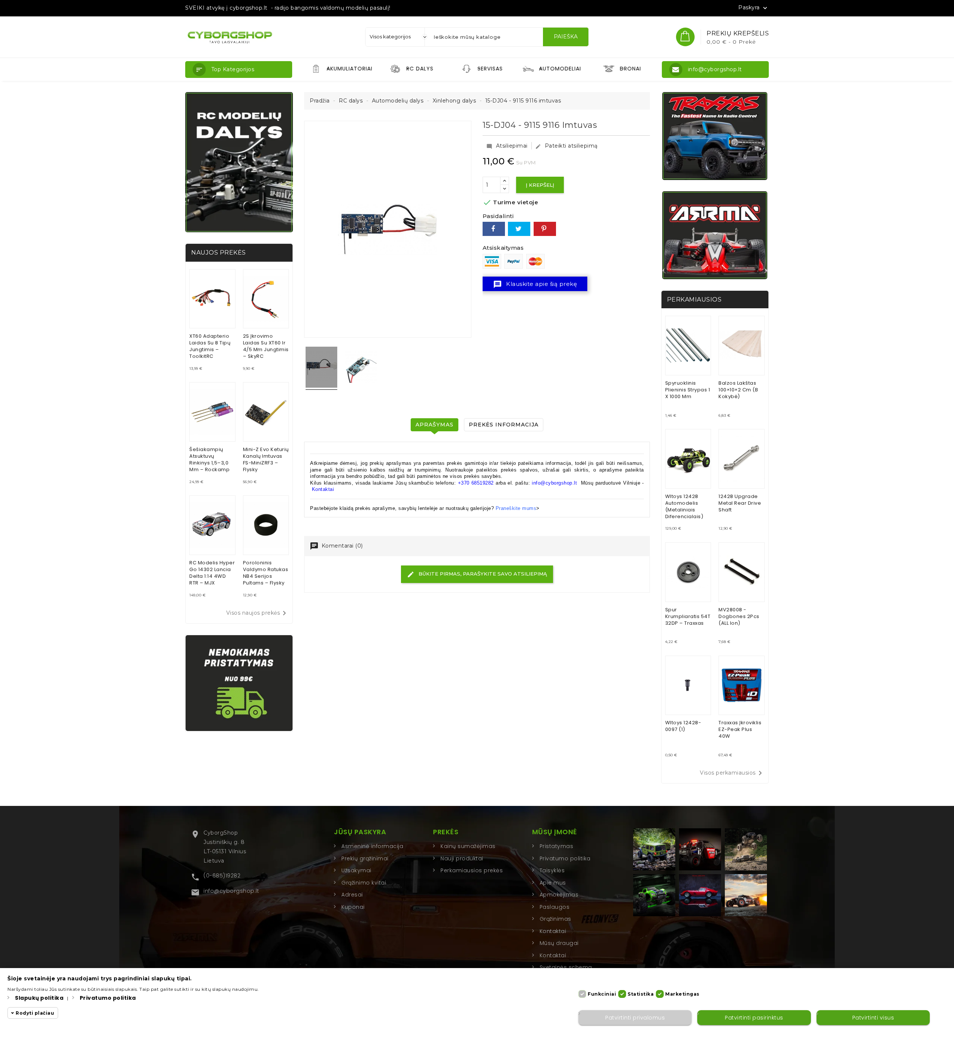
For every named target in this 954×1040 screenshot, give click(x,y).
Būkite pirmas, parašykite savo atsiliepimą (482, 574)
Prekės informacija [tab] (503, 424)
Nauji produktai (461, 858)
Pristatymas (557, 846)
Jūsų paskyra (360, 831)
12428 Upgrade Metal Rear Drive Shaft (739, 503)
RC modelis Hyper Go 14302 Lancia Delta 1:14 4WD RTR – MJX (212, 572)
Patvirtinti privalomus (635, 1017)
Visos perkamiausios (732, 773)
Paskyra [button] (753, 8)
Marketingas (682, 994)
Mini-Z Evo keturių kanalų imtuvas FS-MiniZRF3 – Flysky (266, 459)
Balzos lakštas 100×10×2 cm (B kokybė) (738, 389)
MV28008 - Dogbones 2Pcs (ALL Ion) (738, 616)
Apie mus (553, 882)
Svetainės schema (566, 967)
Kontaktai (323, 489)
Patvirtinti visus (873, 1017)
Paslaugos (555, 907)
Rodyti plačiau (35, 1013)
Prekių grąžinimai (365, 858)
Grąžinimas (555, 919)
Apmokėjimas (559, 894)
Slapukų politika (39, 998)
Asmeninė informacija (372, 846)
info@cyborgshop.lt (231, 891)
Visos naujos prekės (257, 613)
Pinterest (545, 229)
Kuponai (353, 907)
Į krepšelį (540, 185)
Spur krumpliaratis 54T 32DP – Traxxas (688, 616)
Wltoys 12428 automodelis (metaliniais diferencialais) (684, 506)
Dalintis (494, 229)
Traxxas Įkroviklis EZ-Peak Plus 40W (739, 729)
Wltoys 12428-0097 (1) (683, 726)
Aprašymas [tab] (435, 424)
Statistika (641, 994)
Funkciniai (602, 994)
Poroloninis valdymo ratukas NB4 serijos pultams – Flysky (265, 572)
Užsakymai (356, 870)
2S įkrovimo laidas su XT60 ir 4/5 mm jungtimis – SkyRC (266, 346)
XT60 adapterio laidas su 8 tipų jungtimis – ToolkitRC (209, 346)
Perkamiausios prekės (471, 870)
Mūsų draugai (559, 943)
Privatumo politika (565, 858)
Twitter (519, 229)
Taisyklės (552, 870)
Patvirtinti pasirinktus (754, 1017)
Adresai (352, 894)
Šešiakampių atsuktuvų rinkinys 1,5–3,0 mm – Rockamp (209, 459)
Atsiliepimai (507, 145)
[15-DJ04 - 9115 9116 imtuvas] (321, 368)
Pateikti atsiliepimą (566, 145)
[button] (238, 69)
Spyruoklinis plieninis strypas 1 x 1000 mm (687, 389)
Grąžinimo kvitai (363, 882)
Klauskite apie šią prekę (535, 284)
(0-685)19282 (221, 875)
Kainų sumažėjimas (468, 846)
